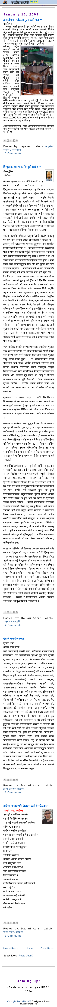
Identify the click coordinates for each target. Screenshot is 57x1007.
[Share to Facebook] (13, 140)
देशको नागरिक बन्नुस (13, 638)
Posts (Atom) (26, 955)
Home (29, 948)
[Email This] (4, 140)
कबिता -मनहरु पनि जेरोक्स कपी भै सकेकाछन (25, 806)
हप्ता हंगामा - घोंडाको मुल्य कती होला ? (22, 19)
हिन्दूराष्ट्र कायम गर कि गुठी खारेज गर (22, 166)
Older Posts (47, 948)
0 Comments (13, 153)
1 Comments (13, 792)
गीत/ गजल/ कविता (13, 932)
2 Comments (13, 625)
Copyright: (12, 1001)
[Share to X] (10, 140)
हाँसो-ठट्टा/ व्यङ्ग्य (13, 789)
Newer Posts (10, 948)
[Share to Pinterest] (16, 140)
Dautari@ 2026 (24, 1001)
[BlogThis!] (7, 140)
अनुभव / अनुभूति (12, 621)
